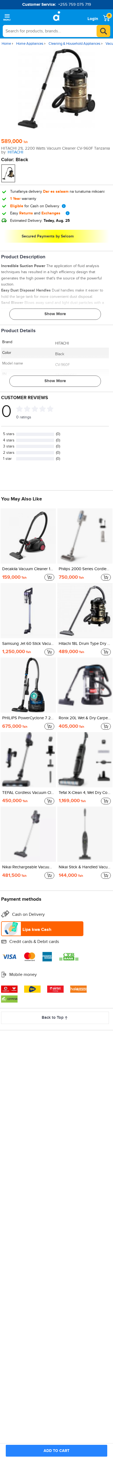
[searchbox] (56, 31)
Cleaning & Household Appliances (74, 43)
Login (92, 18)
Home (6, 43)
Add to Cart (56, 1450)
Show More (55, 314)
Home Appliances (29, 43)
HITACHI (15, 152)
